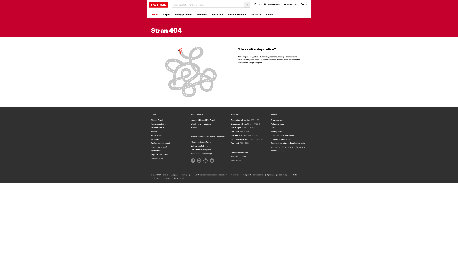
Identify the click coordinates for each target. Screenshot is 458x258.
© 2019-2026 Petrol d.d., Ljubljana (164, 175)
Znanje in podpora (238, 156)
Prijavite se (292, 4)
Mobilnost (202, 14)
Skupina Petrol (157, 120)
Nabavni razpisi (157, 158)
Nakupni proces (277, 124)
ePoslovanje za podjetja (201, 124)
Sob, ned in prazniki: (239, 135)
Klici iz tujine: (236, 128)
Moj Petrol (256, 14)
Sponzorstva (156, 151)
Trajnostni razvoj (157, 128)
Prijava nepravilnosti (159, 147)
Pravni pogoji (186, 175)
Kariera (154, 131)
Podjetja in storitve (158, 124)
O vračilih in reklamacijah (281, 139)
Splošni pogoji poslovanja (277, 175)
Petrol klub (217, 14)
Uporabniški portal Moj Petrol (203, 120)
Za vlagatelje (156, 135)
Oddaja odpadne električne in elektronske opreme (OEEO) (288, 149)
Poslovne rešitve (237, 14)
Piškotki (294, 175)
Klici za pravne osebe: (240, 139)
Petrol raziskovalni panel (201, 150)
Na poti (166, 14)
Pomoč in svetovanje (239, 152)
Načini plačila (276, 131)
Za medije (155, 139)
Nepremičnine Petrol (159, 154)
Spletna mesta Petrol (199, 146)
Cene (273, 128)
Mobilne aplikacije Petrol (201, 142)
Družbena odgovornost (160, 143)
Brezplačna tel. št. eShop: (241, 124)
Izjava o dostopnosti (162, 178)
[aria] (193, 160)
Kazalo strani (179, 178)
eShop (154, 14)
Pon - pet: (235, 131)
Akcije (269, 14)
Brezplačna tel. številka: (240, 120)
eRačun (194, 128)
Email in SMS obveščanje (201, 153)
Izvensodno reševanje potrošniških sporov (247, 175)
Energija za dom (183, 14)
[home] (158, 5)
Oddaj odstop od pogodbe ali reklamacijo (288, 143)
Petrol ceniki (236, 160)
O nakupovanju (277, 120)
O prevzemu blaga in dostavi (282, 135)
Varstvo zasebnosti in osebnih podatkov (211, 175)
